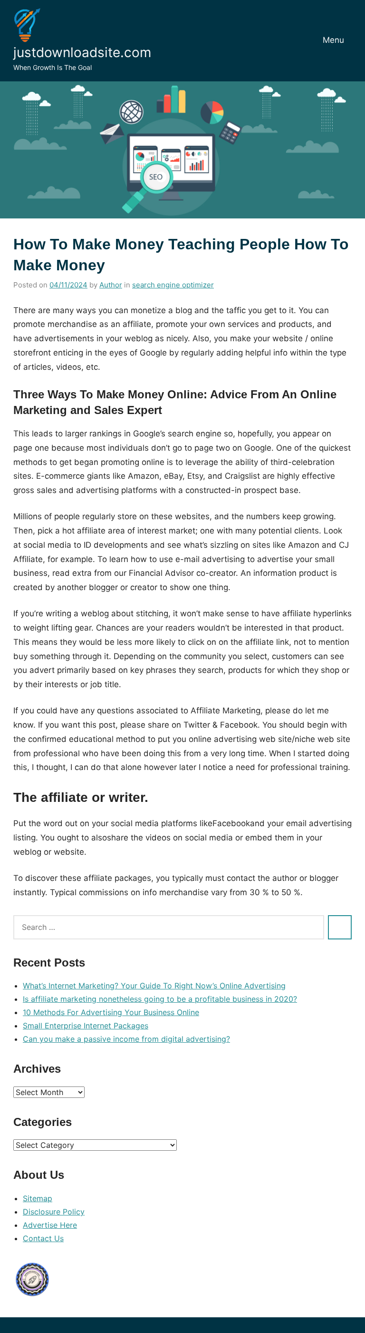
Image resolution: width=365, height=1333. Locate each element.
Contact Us (43, 1238)
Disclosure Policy (54, 1211)
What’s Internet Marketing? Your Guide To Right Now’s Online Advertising (154, 985)
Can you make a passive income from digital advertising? (126, 1039)
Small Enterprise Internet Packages (85, 1025)
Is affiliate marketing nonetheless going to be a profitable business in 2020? (160, 999)
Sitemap (37, 1198)
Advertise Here (50, 1225)
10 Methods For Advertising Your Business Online (111, 1012)
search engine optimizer (173, 284)
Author (110, 284)
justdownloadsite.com (82, 52)
